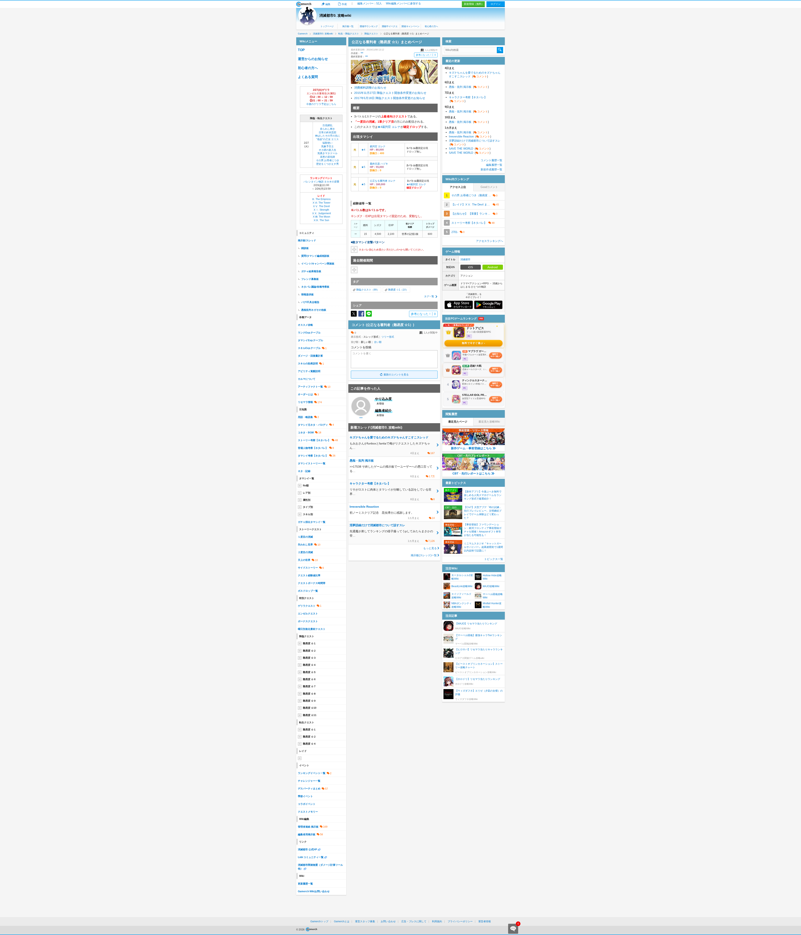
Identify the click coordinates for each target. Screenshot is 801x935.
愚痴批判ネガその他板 (313, 309)
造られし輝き (327, 128)
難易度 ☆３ (309, 657)
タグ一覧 (429, 296)
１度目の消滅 (305, 536)
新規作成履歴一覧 (491, 169)
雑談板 (305, 248)
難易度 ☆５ (309, 672)
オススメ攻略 (305, 324)
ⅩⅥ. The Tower (321, 202)
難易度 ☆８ (309, 693)
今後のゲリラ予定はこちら (321, 104)
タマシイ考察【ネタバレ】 (313, 455)
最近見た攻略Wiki (489, 421)
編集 (327, 4)
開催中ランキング (369, 26)
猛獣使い (327, 142)
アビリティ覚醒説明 (309, 371)
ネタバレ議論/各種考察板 (315, 286)
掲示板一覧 (347, 26)
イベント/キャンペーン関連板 (317, 263)
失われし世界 (305, 544)
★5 (363, 167)
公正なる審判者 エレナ (382, 180)
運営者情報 (484, 921)
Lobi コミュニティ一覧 (311, 857)
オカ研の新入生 (327, 149)
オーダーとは (305, 394)
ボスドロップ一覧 (308, 590)
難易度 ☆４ (309, 664)
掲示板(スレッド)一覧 (424, 555)
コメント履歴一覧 (491, 160)
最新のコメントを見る (396, 374)
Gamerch (303, 4)
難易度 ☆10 (309, 707)
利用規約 (437, 921)
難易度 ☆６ (309, 679)
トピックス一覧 (493, 559)
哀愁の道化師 (327, 156)
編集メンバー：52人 (369, 3)
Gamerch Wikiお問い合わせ (314, 891)
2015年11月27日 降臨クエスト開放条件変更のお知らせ (390, 92)
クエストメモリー (308, 811)
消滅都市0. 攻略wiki (335, 16)
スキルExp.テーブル (309, 348)
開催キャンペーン (410, 26)
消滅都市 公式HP (307, 849)
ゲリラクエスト (306, 605)
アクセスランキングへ (489, 241)
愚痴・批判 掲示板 (469, 86)
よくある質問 (308, 77)
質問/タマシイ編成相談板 (315, 255)
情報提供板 (307, 294)
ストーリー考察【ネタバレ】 (314, 440)
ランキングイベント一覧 (311, 773)
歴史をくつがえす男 (327, 163)
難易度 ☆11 (309, 715)
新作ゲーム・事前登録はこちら (471, 448)
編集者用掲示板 (306, 834)
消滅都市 (465, 259)
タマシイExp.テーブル (310, 340)
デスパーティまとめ (309, 788)
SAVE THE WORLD (469, 148)
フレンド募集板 (310, 279)
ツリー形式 (388, 336)
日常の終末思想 (327, 132)
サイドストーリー (308, 567)
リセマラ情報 (305, 402)
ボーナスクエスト (308, 621)
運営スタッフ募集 (365, 921)
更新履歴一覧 (305, 883)
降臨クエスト (363, 289)
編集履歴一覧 (494, 164)
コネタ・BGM (306, 432)
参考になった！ (426, 55)
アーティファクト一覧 (310, 386)
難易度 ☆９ (309, 700)
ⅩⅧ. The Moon (321, 216)
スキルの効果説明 (308, 363)
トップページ (327, 26)
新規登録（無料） (474, 4)
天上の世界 (304, 560)
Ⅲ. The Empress (321, 199)
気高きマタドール (327, 153)
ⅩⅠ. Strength (321, 209)
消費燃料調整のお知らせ (370, 87)
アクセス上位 (458, 187)
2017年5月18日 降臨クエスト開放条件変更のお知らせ (389, 98)
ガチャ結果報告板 (311, 271)
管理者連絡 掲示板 (308, 826)
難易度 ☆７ (309, 686)
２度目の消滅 (305, 552)
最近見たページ (457, 421)
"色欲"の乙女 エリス (327, 139)
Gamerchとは (341, 921)
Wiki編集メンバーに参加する (403, 3)
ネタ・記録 (304, 471)
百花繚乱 (327, 125)
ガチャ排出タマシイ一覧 (311, 522)
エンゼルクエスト (308, 613)
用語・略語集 (305, 417)
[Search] (500, 50)
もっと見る (430, 548)
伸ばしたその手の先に (327, 135)
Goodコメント (489, 187)
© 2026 (300, 929)
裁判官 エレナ (391, 126)
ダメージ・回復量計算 (310, 355)
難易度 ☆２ (309, 650)
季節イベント (305, 796)
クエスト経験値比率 (309, 575)
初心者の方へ (431, 26)
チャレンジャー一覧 (309, 780)
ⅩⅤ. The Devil (321, 206)
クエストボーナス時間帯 (311, 583)
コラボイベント (306, 804)
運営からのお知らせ (313, 59)
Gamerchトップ (319, 921)
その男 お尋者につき (327, 160)
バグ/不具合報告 (310, 302)
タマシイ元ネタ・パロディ (313, 424)
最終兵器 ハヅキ (379, 163)
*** (362, 53)
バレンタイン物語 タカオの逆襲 (321, 181)
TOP (301, 50)
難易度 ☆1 (394, 289)
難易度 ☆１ (309, 643)
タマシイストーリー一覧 (311, 463)
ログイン (496, 4)
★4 (380, 126)
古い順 (378, 342)
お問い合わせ (388, 921)
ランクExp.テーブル (309, 332)
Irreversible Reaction (470, 136)
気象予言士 (327, 146)
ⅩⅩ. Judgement (321, 213)
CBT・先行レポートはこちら (471, 473)
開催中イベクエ (390, 26)
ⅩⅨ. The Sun (321, 220)
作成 (344, 4)
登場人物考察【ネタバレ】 (313, 448)
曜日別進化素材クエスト (311, 629)
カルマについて (306, 379)
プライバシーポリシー (460, 921)
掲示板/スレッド (307, 240)
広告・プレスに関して (413, 921)
